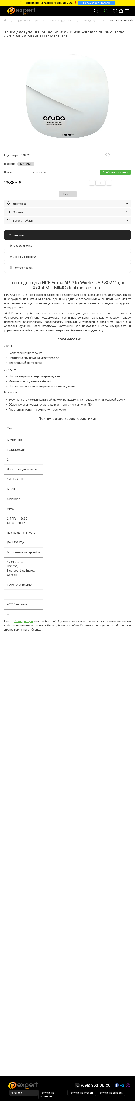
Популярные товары (81, 1092)
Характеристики (22, 246)
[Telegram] (122, 1086)
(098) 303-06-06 (95, 1085)
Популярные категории (47, 1094)
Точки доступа (90, 20)
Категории (17, 1092)
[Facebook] (117, 1085)
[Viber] (128, 1086)
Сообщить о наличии (115, 172)
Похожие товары (22, 267)
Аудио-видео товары (27, 20)
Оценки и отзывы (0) (24, 256)
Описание (18, 235)
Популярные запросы (110, 1092)
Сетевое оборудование (60, 20)
